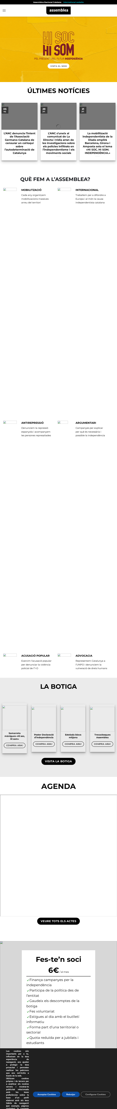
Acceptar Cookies (46, 1094)
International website (73, 2)
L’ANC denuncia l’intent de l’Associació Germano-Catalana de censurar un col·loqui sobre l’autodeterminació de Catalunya (19, 143)
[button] (4, 10)
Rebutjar (70, 1094)
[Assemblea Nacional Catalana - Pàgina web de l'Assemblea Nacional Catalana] (58, 10)
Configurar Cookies (95, 1094)
